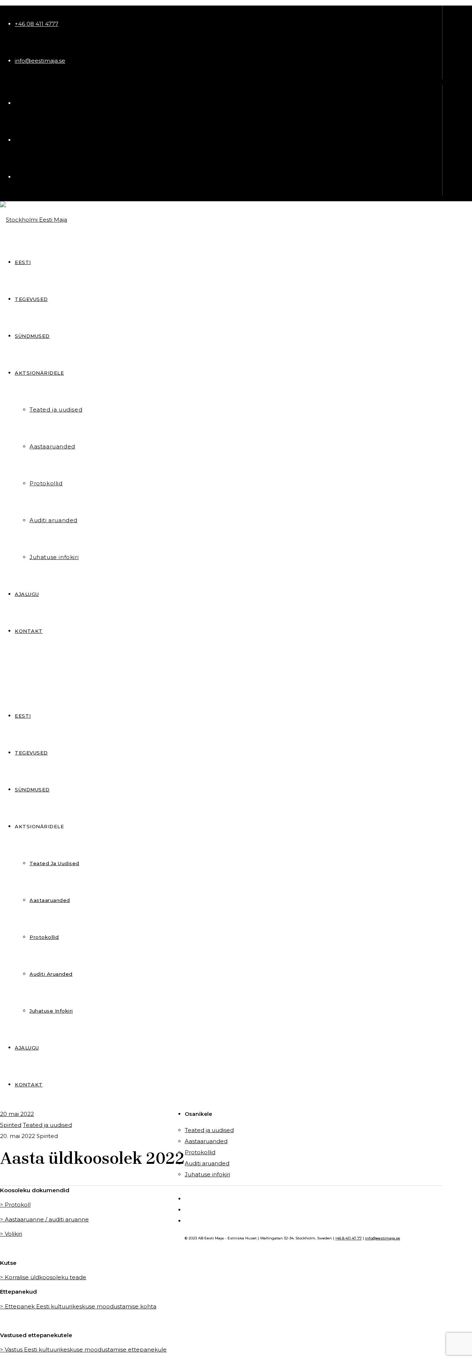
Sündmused (32, 789)
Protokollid (44, 937)
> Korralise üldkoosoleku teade (43, 1277)
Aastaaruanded (50, 900)
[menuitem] (23, 716)
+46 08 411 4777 (36, 23)
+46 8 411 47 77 (348, 1238)
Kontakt (29, 1084)
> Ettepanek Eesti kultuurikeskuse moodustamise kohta (78, 1306)
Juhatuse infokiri (51, 1011)
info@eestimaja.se (40, 60)
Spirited (10, 1124)
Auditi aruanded (51, 974)
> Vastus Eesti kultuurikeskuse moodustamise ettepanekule (83, 1349)
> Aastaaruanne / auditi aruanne (44, 1219)
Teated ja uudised (54, 863)
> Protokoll (15, 1204)
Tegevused (31, 753)
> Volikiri (11, 1233)
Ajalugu (27, 1048)
